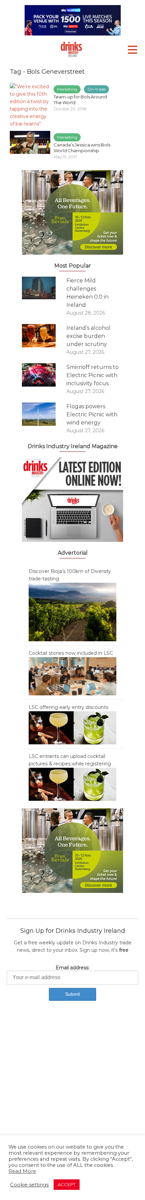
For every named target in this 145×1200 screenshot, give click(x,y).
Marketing (67, 89)
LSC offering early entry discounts (68, 707)
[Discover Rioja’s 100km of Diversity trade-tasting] (72, 611)
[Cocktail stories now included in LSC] (72, 676)
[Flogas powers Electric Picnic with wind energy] (44, 414)
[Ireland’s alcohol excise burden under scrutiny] (44, 335)
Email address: (72, 968)
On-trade (96, 89)
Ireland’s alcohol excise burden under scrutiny (88, 336)
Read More (22, 1171)
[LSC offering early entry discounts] (72, 727)
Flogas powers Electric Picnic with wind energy (91, 414)
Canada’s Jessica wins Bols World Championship (82, 147)
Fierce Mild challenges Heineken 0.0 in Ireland (87, 292)
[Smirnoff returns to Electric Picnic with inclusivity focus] (44, 375)
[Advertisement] (72, 1088)
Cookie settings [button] (29, 1185)
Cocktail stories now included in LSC (71, 653)
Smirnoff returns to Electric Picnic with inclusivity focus (92, 375)
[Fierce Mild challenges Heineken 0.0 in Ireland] (44, 288)
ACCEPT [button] (67, 1184)
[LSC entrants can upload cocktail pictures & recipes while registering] (72, 784)
